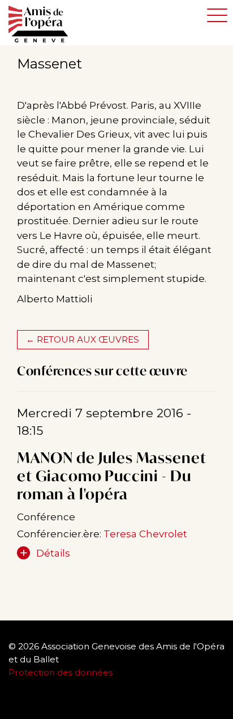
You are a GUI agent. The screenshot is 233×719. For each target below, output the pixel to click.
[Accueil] (43, 24)
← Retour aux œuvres (82, 339)
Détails (53, 553)
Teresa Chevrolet (145, 534)
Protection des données (61, 672)
